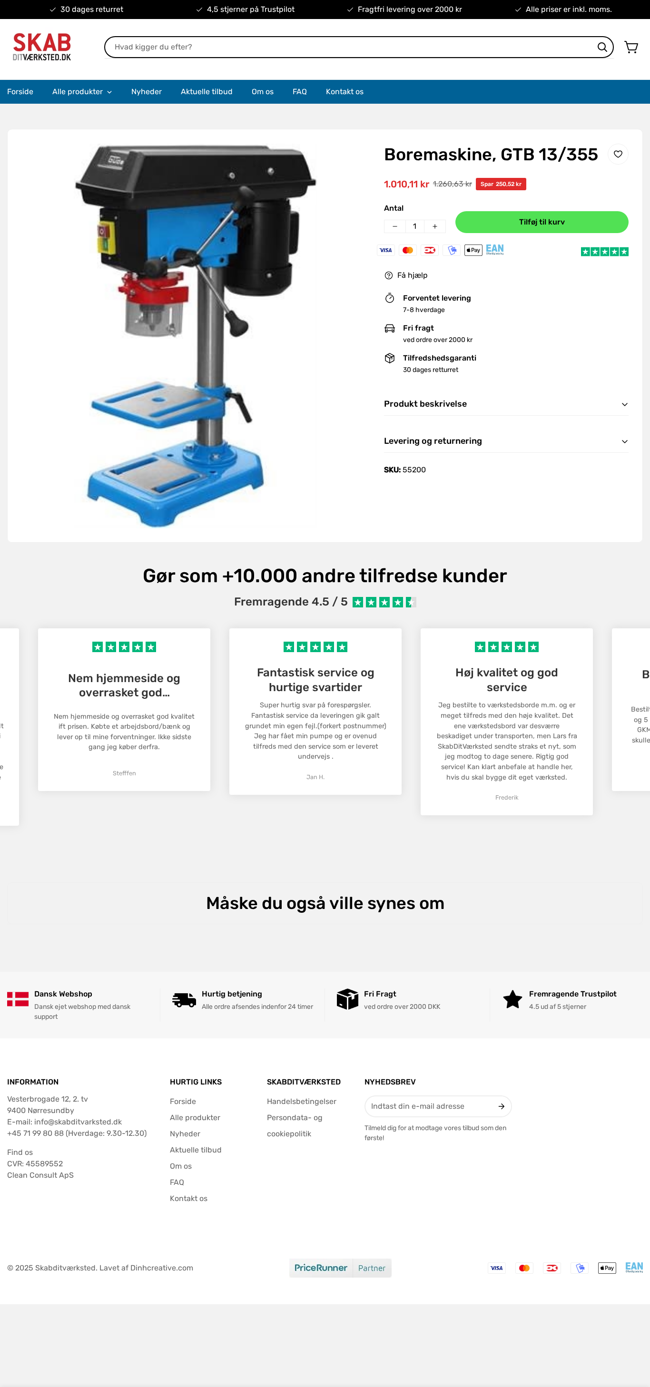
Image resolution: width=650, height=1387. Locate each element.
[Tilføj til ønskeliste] (618, 154)
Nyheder (185, 1133)
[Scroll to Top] (631, 1335)
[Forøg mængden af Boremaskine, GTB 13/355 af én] (434, 226)
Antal (394, 208)
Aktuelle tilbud (196, 1149)
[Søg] (602, 47)
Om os (181, 1166)
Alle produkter (195, 1117)
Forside (183, 1101)
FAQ (177, 1182)
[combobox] (359, 47)
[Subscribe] (501, 1106)
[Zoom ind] (349, 163)
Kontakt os (188, 1198)
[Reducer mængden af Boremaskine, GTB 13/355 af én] (394, 226)
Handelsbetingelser (301, 1101)
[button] (632, 47)
